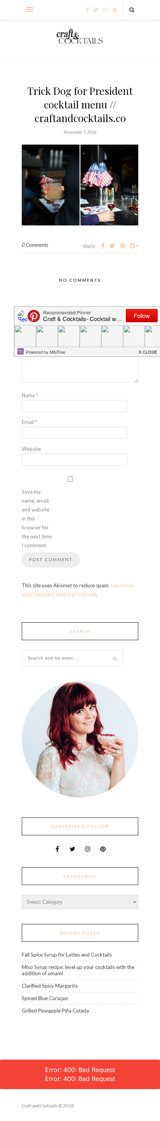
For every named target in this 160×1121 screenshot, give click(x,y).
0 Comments (35, 245)
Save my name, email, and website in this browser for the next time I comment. (37, 518)
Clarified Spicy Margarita (50, 986)
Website (31, 449)
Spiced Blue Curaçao (45, 998)
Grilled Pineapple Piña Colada (55, 1011)
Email (29, 422)
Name (30, 395)
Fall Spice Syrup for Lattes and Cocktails (67, 955)
